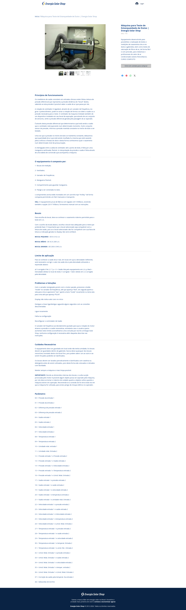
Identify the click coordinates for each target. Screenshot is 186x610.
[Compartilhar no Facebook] (122, 75)
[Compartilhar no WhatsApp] (130, 75)
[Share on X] (134, 75)
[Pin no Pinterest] (126, 75)
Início (37, 16)
